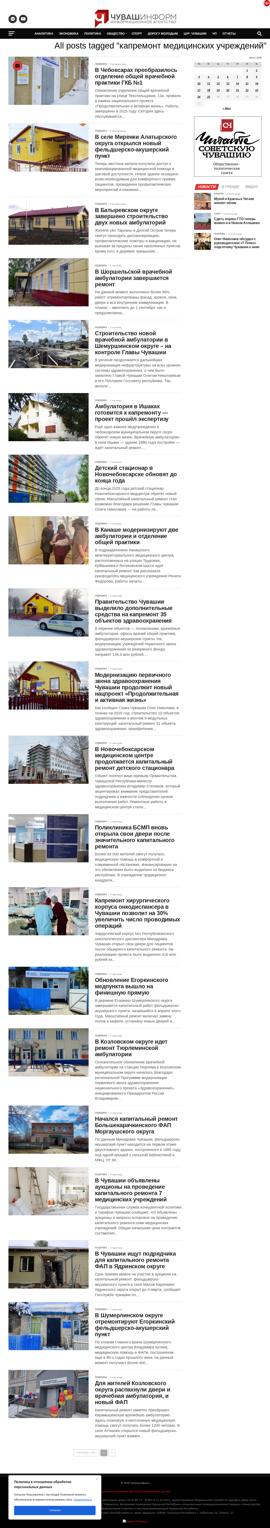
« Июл (227, 108)
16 (256, 83)
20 (227, 90)
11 (208, 83)
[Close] (96, 1478)
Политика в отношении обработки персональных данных (135, 1491)
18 (208, 90)
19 (218, 90)
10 (198, 83)
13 (227, 83)
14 (237, 83)
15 (247, 83)
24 (198, 97)
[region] (54, 1497)
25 (208, 97)
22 (247, 90)
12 (218, 83)
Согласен (54, 1510)
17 (198, 90)
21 (237, 90)
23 (256, 90)
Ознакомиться (83, 1499)
